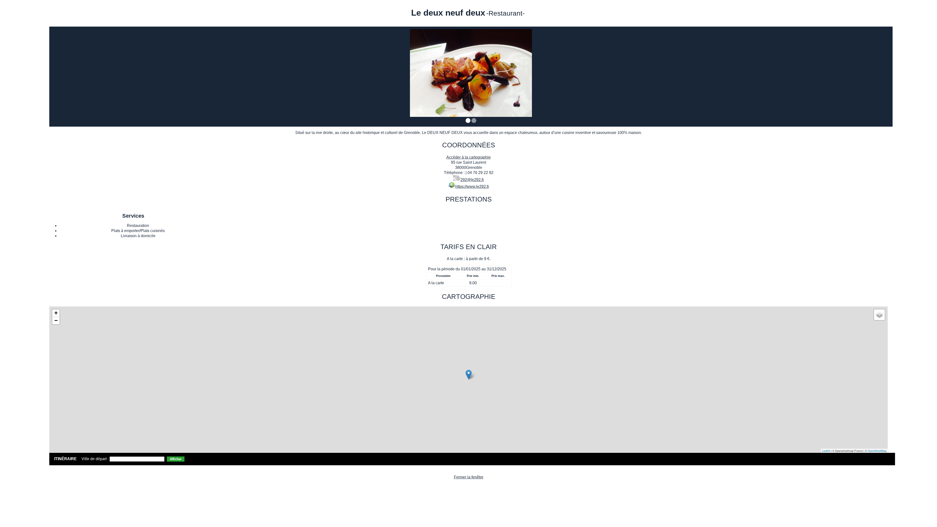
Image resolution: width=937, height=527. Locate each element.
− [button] (56, 320)
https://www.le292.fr (472, 186)
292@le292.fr (472, 180)
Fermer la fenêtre (468, 477)
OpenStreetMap (877, 451)
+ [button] (56, 313)
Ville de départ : (95, 459)
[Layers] (879, 314)
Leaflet (826, 451)
